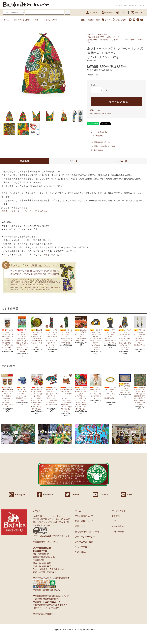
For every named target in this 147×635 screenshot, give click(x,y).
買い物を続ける (97, 150)
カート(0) (138, 12)
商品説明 (24, 161)
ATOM (83, 552)
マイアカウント (119, 511)
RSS (77, 552)
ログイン (122, 12)
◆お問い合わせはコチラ (44, 614)
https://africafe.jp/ (41, 554)
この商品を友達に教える (100, 142)
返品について (95, 110)
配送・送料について (84, 521)
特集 (36, 20)
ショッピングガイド (51, 20)
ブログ (107, 20)
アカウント (94, 12)
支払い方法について (84, 516)
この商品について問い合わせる (103, 146)
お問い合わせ (120, 20)
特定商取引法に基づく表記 (100, 114)
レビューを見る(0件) (99, 132)
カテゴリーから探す (22, 20)
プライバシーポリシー (85, 537)
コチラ (45, 254)
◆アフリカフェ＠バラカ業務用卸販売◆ (51, 578)
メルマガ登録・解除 (92, 20)
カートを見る (118, 526)
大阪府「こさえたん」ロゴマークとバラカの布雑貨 (24, 211)
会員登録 (109, 12)
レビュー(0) (122, 161)
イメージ (73, 161)
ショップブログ (82, 547)
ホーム (6, 20)
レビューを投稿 (97, 136)
